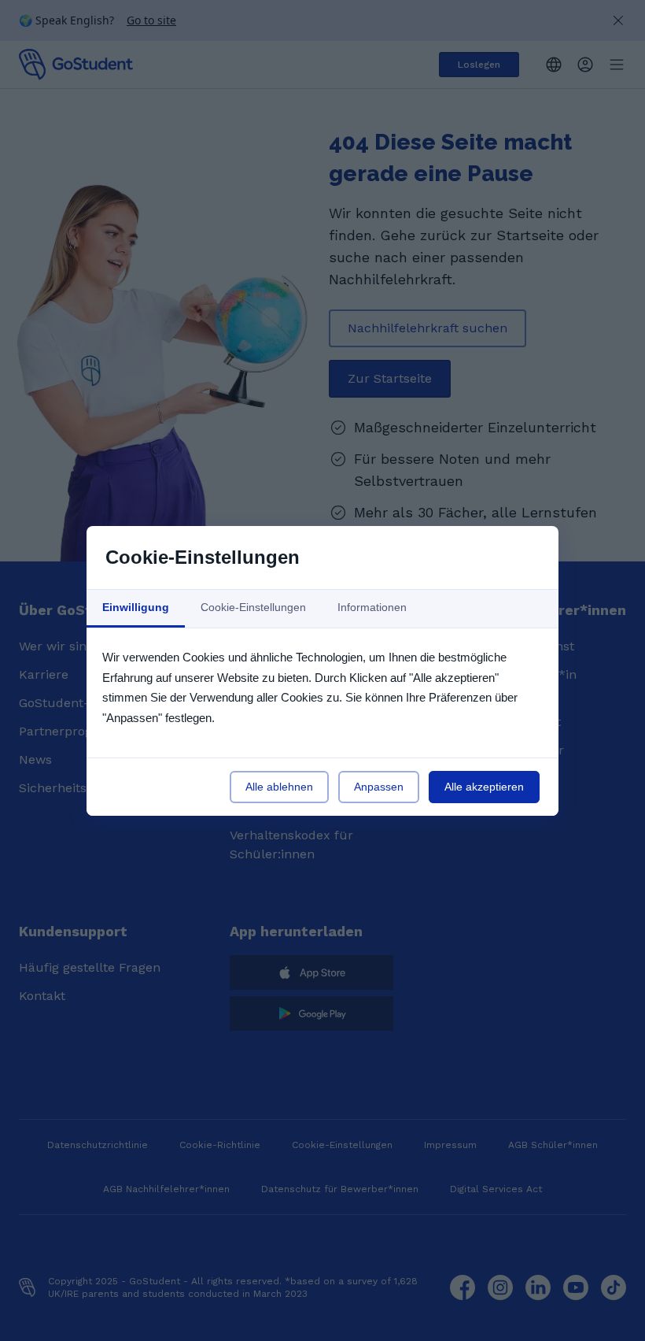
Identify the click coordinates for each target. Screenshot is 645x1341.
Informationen (372, 607)
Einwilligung (135, 607)
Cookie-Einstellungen (253, 607)
